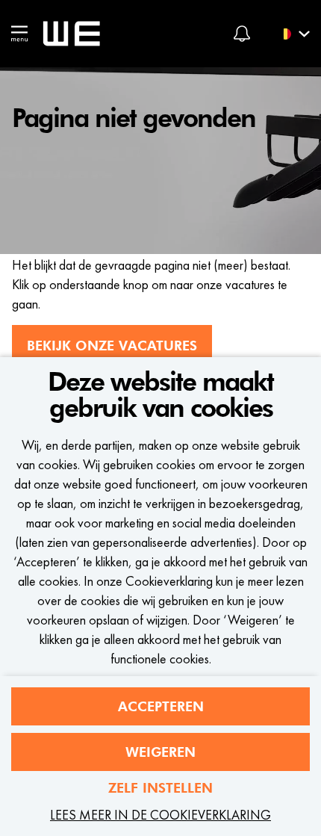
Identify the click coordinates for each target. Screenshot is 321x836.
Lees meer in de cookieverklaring (160, 814)
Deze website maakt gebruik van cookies (160, 395)
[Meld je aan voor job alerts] (242, 33)
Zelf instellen (160, 788)
